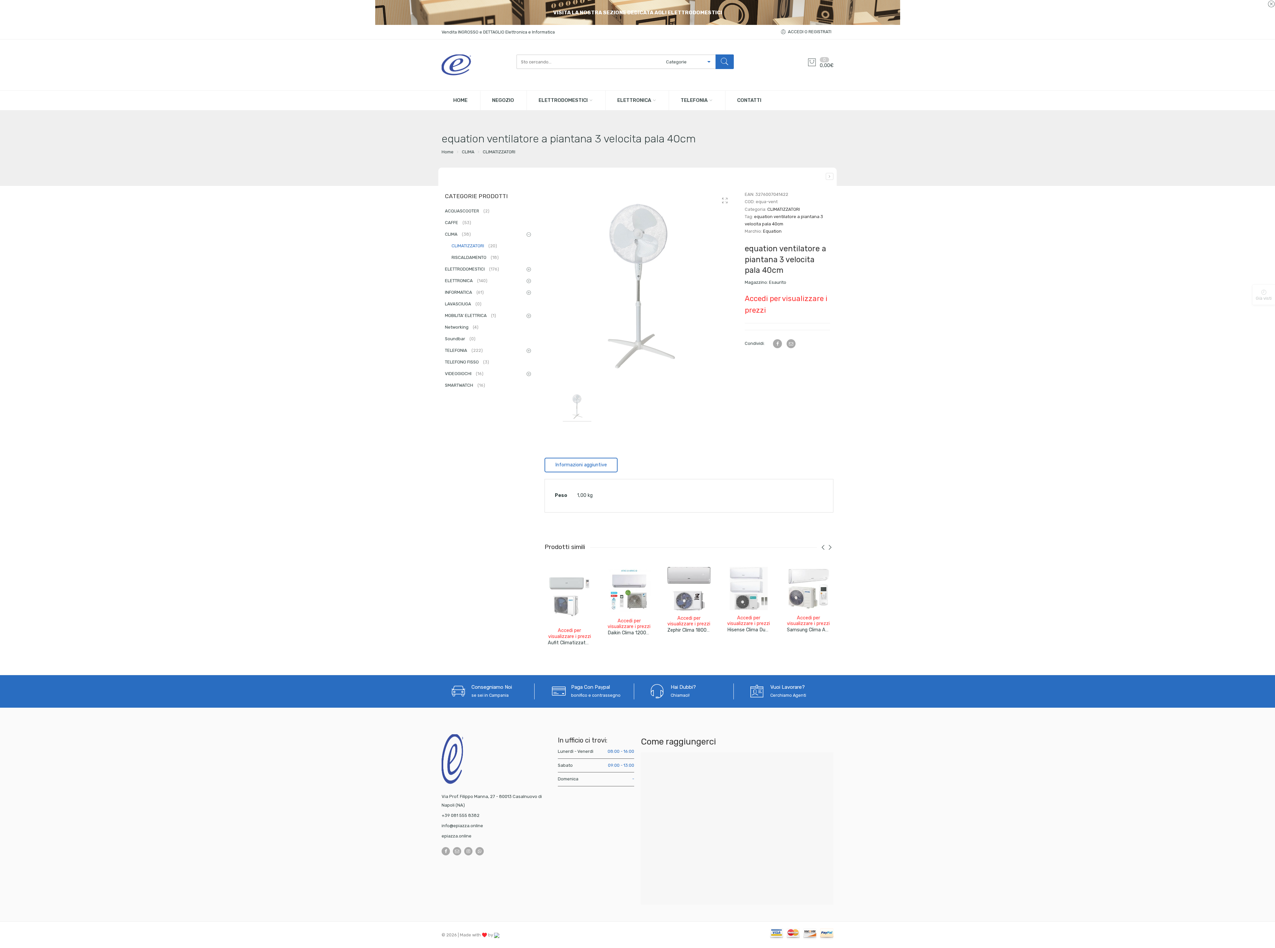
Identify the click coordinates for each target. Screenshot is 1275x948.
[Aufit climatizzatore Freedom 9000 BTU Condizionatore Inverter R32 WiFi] (569, 595)
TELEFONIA (694, 100)
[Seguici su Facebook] (446, 851)
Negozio (503, 100)
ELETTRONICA (634, 100)
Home (448, 151)
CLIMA (468, 151)
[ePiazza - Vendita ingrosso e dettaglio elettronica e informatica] (476, 64)
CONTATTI (749, 100)
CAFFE (458, 222)
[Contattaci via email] (457, 851)
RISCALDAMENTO (475, 257)
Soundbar (460, 338)
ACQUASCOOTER (467, 210)
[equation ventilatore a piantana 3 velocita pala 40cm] (640, 286)
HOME (460, 100)
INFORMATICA (464, 292)
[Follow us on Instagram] (468, 851)
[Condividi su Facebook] (777, 343)
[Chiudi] (1271, 4)
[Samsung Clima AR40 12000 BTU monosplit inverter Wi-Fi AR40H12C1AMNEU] (808, 588)
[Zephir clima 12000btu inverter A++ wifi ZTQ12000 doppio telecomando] (829, 176)
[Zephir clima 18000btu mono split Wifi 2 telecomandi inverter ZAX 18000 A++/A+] (689, 588)
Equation (772, 231)
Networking (461, 327)
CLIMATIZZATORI (499, 151)
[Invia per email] (791, 343)
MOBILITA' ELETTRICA (470, 315)
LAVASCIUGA (463, 303)
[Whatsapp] (479, 851)
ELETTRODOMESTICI (563, 100)
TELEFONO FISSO (467, 361)
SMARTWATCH (465, 385)
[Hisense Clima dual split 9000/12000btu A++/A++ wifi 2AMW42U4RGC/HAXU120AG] (748, 588)
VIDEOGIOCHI (464, 373)
